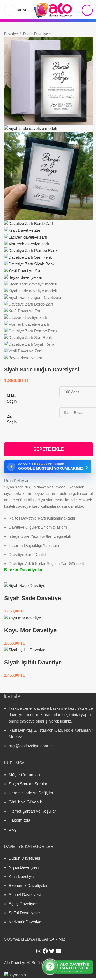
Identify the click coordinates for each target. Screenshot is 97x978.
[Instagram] (39, 951)
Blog (12, 829)
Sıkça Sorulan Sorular (28, 783)
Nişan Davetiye (22, 867)
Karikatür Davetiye (25, 922)
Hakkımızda (19, 820)
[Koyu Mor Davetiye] (22, 617)
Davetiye (11, 34)
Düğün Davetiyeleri (38, 34)
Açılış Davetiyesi (23, 903)
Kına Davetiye (21, 876)
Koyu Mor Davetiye (30, 630)
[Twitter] (51, 951)
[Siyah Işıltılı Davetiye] (24, 649)
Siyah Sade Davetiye (32, 598)
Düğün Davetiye (23, 858)
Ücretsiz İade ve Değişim (31, 793)
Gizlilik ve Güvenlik (25, 802)
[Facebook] (45, 951)
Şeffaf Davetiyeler (24, 913)
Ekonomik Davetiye (26, 885)
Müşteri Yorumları (24, 774)
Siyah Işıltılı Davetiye (33, 662)
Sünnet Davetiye (23, 894)
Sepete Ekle (48, 449)
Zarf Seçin (12, 419)
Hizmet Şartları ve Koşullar (32, 811)
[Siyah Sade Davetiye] (24, 585)
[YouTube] (58, 951)
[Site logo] (53, 9)
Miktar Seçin (12, 398)
